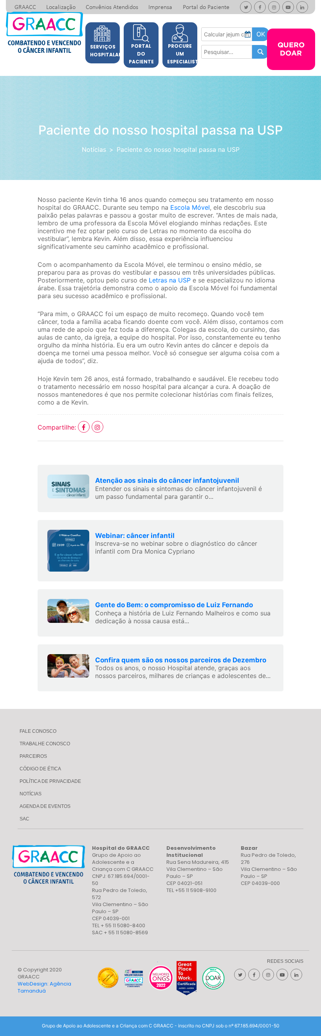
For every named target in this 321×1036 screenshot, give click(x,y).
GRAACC (25, 7)
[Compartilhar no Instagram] (97, 427)
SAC (24, 819)
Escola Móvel (190, 207)
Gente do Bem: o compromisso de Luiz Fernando (174, 605)
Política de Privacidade (50, 781)
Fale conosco (38, 731)
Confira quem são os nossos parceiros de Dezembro (180, 660)
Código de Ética (40, 769)
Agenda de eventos (45, 806)
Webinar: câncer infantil (135, 536)
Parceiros (33, 756)
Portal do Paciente (206, 7)
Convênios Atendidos (112, 7)
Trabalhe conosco (45, 743)
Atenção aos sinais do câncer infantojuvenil (167, 480)
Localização (61, 7)
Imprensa (160, 7)
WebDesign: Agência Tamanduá (44, 987)
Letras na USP (170, 280)
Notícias (94, 149)
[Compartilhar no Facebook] (85, 427)
